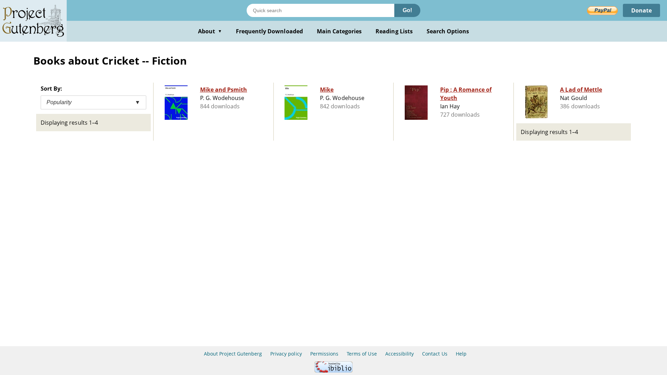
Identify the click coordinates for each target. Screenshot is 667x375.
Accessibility (399, 353)
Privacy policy (286, 353)
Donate (641, 10)
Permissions (324, 353)
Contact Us (434, 353)
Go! (407, 10)
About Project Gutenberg (233, 353)
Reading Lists (394, 31)
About (210, 31)
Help (461, 353)
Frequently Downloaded (269, 31)
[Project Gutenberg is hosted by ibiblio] (333, 370)
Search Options (448, 31)
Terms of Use (362, 353)
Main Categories (339, 31)
